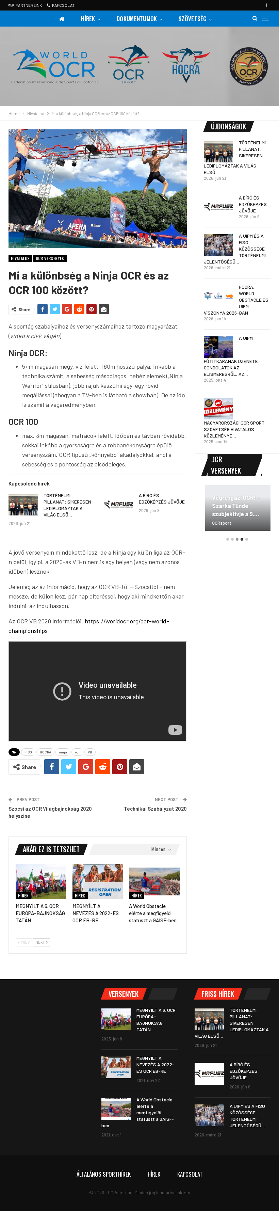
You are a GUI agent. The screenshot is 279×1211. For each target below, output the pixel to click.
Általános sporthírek (104, 1174)
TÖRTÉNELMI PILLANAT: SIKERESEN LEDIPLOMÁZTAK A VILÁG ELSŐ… (232, 1023)
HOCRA (45, 752)
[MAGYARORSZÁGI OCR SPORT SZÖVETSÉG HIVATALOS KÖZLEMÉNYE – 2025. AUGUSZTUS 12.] (218, 409)
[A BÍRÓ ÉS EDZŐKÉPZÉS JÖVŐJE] (118, 504)
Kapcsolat (63, 5)
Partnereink (29, 5)
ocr (77, 752)
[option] (237, 511)
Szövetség (193, 18)
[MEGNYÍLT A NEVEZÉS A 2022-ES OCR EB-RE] (97, 881)
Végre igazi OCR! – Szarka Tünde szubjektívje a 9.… (234, 505)
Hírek (88, 18)
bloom (184, 1192)
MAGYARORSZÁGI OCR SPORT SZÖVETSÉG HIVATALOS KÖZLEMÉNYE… (234, 429)
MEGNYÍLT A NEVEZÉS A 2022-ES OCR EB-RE (155, 1064)
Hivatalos (20, 258)
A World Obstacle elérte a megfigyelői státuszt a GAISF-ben (137, 1112)
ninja (63, 752)
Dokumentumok (137, 18)
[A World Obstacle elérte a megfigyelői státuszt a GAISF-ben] (154, 881)
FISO (28, 752)
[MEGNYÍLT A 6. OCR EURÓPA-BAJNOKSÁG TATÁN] (41, 881)
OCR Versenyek (50, 258)
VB (90, 752)
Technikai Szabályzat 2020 (155, 809)
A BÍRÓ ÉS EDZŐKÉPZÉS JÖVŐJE (253, 204)
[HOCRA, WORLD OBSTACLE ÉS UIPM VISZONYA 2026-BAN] (218, 296)
